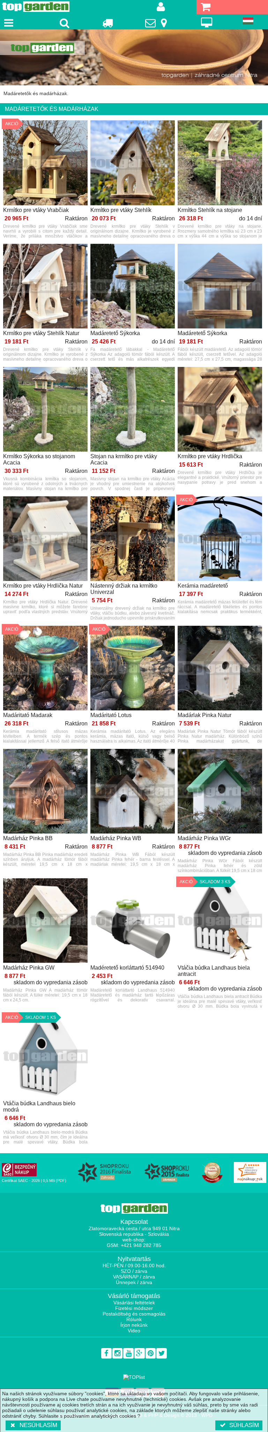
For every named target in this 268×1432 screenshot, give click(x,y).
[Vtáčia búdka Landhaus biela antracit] (220, 921)
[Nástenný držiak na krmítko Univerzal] (132, 539)
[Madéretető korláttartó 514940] (132, 921)
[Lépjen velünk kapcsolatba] (157, 22)
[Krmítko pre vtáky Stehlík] (132, 163)
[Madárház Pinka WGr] (220, 792)
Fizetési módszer (134, 1308)
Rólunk (134, 1319)
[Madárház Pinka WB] (132, 792)
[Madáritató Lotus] (132, 668)
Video (134, 1330)
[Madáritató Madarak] (45, 668)
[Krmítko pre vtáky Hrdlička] (220, 410)
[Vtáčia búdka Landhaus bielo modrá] (45, 1057)
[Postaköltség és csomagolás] (107, 22)
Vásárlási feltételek (134, 1302)
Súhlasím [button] (244, 1425)
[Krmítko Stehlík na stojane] (220, 163)
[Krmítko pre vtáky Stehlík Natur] (45, 286)
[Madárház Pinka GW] (45, 921)
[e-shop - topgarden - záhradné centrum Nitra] (134, 57)
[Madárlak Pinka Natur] (220, 668)
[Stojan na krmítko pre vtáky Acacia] (132, 410)
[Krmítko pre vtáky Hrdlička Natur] (45, 539)
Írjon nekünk (134, 1325)
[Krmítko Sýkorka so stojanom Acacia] (45, 410)
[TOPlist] (134, 1377)
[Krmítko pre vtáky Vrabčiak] (45, 163)
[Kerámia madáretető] (220, 539)
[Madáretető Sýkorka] (132, 286)
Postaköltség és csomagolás (134, 1314)
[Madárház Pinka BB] (45, 792)
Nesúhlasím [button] (38, 1425)
